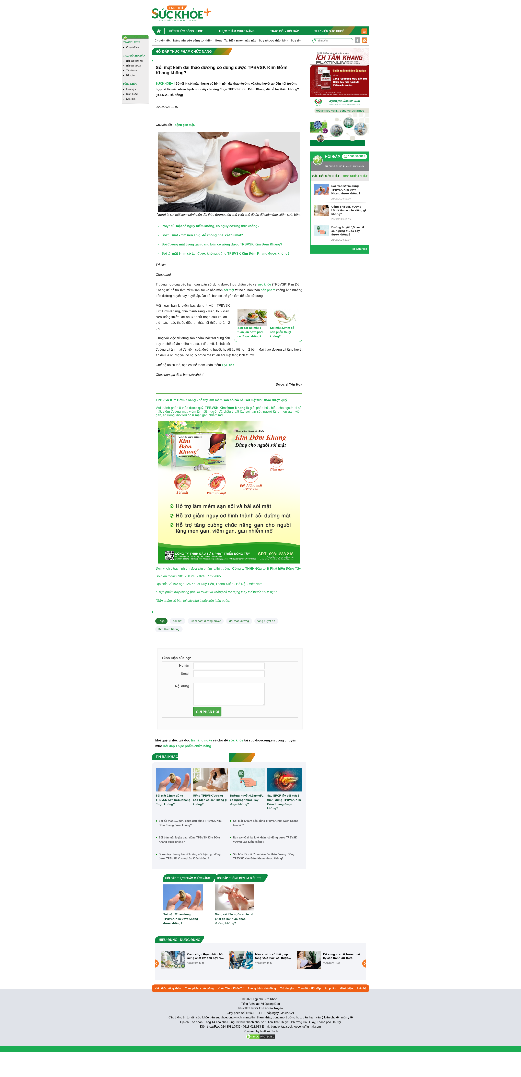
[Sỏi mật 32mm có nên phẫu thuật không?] (284, 317)
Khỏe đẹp (131, 98)
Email (185, 673)
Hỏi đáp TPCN (133, 65)
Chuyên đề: (163, 40)
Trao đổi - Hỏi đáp (284, 31)
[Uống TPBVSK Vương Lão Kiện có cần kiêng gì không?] (210, 779)
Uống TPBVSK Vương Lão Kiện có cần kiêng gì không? (210, 800)
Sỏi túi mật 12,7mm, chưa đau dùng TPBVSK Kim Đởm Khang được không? (190, 823)
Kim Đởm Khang (169, 629)
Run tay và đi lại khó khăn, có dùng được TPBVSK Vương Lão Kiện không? (265, 839)
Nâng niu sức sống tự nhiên (192, 40)
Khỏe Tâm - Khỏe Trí (231, 988)
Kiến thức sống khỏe (186, 31)
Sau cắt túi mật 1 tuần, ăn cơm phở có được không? (250, 332)
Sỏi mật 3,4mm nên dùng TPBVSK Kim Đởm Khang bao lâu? (265, 823)
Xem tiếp (361, 248)
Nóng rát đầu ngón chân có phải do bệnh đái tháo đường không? (234, 919)
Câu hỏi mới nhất (325, 176)
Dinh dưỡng (132, 94)
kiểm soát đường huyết (206, 620)
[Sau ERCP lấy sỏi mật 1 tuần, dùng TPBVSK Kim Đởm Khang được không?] (284, 779)
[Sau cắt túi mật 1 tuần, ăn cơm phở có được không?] (252, 317)
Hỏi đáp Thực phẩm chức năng (187, 746)
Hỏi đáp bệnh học (134, 60)
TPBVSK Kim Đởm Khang (225, 408)
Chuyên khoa (132, 47)
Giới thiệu (346, 988)
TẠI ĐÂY (228, 365)
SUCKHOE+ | (165, 83)
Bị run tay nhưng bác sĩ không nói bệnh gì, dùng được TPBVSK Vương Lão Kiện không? (190, 856)
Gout (218, 40)
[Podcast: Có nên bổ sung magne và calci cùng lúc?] (309, 959)
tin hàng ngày (201, 740)
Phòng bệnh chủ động (262, 988)
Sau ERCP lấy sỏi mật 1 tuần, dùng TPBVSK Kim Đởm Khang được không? (284, 802)
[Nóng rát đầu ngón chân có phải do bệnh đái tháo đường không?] (234, 897)
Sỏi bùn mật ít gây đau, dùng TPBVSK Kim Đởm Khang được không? (189, 839)
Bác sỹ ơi (130, 75)
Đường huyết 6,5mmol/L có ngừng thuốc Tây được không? (247, 800)
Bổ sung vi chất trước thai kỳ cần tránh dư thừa (273, 956)
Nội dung (182, 686)
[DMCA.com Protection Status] (260, 1036)
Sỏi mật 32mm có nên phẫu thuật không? (282, 332)
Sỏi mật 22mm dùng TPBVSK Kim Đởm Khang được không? (173, 800)
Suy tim (296, 40)
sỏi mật (229, 290)
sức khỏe (264, 284)
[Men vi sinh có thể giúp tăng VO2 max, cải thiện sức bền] (173, 959)
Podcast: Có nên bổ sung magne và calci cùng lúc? (341, 956)
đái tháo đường (239, 620)
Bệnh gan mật (184, 124)
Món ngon (131, 89)
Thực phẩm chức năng (237, 31)
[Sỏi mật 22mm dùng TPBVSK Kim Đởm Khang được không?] (173, 779)
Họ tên (184, 665)
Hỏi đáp (332, 157)
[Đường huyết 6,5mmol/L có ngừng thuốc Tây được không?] (247, 779)
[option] (193, 960)
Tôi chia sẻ (131, 70)
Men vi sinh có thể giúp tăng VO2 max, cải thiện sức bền (203, 956)
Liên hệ (361, 988)
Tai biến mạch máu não (240, 40)
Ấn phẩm (330, 988)
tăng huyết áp (266, 620)
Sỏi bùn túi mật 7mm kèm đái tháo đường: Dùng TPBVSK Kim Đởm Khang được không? (263, 856)
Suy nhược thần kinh (273, 40)
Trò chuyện (287, 988)
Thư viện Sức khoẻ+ (330, 31)
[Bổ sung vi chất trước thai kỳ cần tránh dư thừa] (241, 959)
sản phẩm (268, 290)
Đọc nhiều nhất (355, 176)
